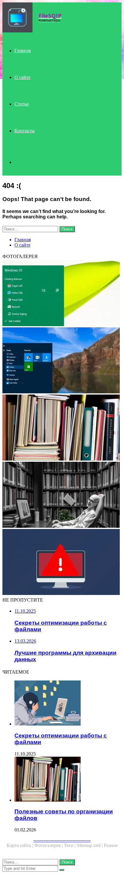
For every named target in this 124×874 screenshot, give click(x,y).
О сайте (22, 77)
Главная (22, 50)
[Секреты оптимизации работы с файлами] (68, 703)
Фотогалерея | (49, 845)
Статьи (21, 104)
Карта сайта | (20, 845)
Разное (111, 845)
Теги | (70, 845)
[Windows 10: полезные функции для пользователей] (62, 293)
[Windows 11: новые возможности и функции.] (62, 361)
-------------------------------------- (62, 839)
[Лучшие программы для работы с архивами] (62, 495)
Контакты (24, 130)
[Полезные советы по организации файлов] (62, 428)
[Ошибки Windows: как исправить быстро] (62, 562)
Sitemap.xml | (90, 845)
